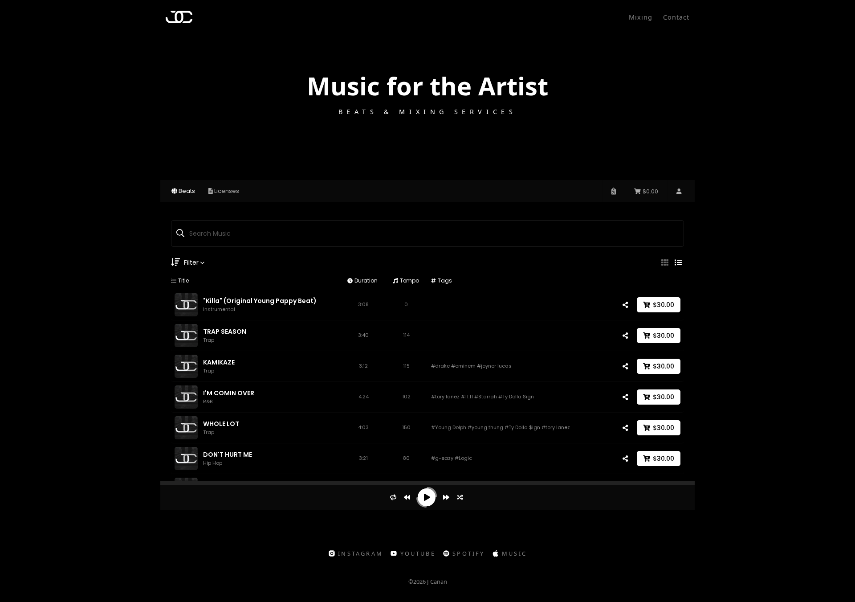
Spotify (468, 553)
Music (514, 553)
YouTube (418, 553)
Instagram (360, 553)
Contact (676, 17)
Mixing (640, 17)
